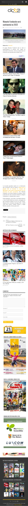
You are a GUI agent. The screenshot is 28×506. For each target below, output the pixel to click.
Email (4, 312)
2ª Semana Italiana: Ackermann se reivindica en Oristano (14, 221)
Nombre (5, 308)
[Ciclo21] (14, 12)
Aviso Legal (23, 503)
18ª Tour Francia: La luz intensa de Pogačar (14, 225)
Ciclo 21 (10, 45)
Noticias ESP (11, 27)
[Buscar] (23, 2)
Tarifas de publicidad (18, 504)
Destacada (7, 27)
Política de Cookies (10, 504)
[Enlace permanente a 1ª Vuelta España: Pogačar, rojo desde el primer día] (14, 261)
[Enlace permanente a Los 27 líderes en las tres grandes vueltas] (14, 244)
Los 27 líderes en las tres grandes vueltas (13, 246)
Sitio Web (5, 317)
